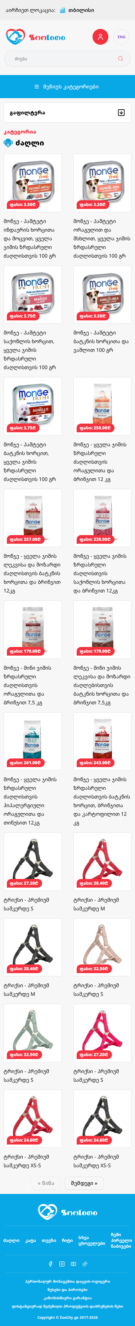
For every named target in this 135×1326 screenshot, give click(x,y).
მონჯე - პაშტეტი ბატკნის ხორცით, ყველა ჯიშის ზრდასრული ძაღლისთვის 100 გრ (30, 461)
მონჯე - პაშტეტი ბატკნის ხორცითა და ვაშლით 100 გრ (101, 341)
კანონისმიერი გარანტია (68, 1297)
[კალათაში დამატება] (51, 164)
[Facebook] (50, 1264)
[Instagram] (62, 1264)
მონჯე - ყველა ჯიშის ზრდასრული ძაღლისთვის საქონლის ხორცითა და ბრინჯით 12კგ (99, 573)
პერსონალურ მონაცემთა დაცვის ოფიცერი (67, 1281)
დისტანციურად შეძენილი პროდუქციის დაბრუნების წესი (67, 1306)
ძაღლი (11, 1240)
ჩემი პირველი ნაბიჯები (121, 1240)
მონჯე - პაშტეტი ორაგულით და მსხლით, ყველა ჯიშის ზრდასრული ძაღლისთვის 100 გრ (101, 238)
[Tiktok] (85, 1264)
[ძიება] (120, 58)
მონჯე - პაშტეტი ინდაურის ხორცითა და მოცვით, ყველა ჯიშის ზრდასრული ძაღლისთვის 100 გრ (30, 238)
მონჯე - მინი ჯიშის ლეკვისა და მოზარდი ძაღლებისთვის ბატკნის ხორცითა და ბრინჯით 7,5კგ (101, 685)
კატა (30, 1240)
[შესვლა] (100, 37)
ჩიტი (67, 1240)
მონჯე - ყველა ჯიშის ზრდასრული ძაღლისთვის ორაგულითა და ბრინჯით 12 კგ (99, 461)
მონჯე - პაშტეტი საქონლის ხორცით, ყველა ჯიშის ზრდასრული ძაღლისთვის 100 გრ (30, 350)
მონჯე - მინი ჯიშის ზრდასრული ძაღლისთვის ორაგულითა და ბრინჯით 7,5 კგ (27, 685)
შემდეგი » (84, 1183)
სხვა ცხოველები (91, 1240)
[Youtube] (73, 1264)
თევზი (49, 1240)
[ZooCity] (35, 37)
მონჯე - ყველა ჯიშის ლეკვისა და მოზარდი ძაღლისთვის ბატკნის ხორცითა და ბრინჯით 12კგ (32, 573)
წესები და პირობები (67, 1289)
